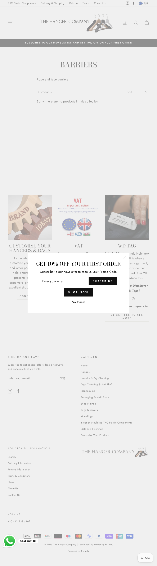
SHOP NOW (78, 292)
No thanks (78, 302)
